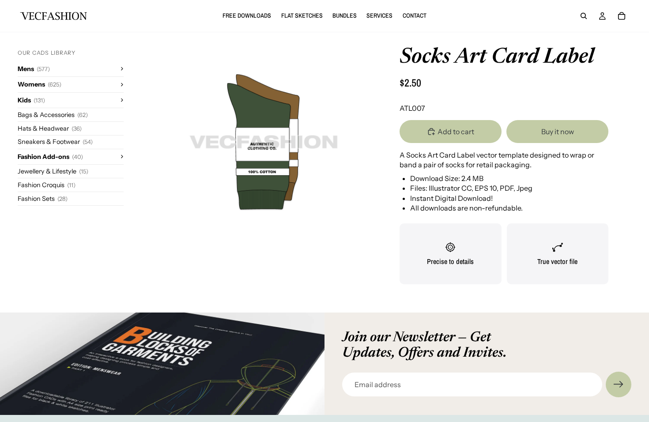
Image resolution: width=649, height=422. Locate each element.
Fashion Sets (43, 199)
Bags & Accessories (53, 115)
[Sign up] (618, 384)
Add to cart (456, 131)
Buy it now (557, 131)
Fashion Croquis (46, 185)
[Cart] (621, 16)
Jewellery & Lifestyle (53, 171)
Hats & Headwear (50, 128)
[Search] (583, 16)
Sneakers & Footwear (55, 142)
